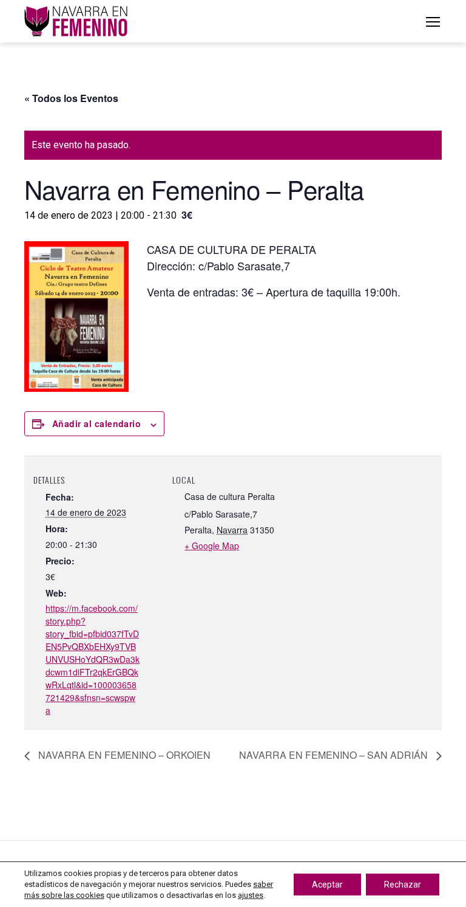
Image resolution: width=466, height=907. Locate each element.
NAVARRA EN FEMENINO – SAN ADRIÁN (334, 755)
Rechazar (402, 884)
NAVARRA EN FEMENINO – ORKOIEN (123, 755)
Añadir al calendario (96, 423)
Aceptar (327, 884)
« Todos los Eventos (71, 98)
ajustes (250, 895)
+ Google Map (211, 545)
